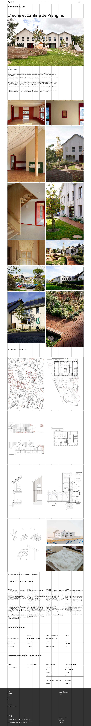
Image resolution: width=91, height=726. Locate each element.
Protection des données (11, 706)
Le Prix (45, 1)
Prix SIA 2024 (9, 702)
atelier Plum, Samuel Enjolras (70, 664)
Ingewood (67, 667)
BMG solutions (68, 680)
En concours (40, 1)
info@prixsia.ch (61, 722)
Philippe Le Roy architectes (32, 664)
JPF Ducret (67, 672)
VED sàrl (66, 677)
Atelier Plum (29, 667)
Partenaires (57, 1)
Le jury (49, 1)
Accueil (35, 1)
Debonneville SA (68, 675)
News (53, 1)
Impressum (9, 704)
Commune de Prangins (69, 669)
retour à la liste (17, 6)
